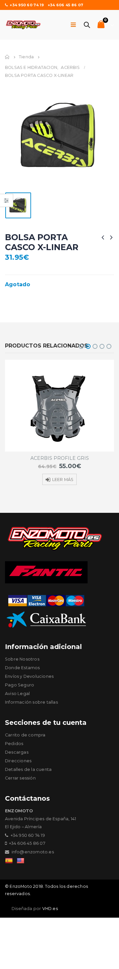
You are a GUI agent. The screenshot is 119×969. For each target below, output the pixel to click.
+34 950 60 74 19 (27, 5)
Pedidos (14, 743)
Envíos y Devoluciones (29, 676)
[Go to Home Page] (7, 57)
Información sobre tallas (31, 702)
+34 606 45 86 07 (65, 5)
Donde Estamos (22, 667)
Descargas (16, 752)
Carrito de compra (25, 734)
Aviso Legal (17, 693)
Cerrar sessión (20, 778)
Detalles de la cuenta (28, 769)
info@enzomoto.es (33, 851)
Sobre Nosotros (22, 659)
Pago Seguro (19, 684)
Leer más (63, 479)
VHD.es (50, 908)
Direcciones (18, 760)
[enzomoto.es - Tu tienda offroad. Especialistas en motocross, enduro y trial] (23, 24)
